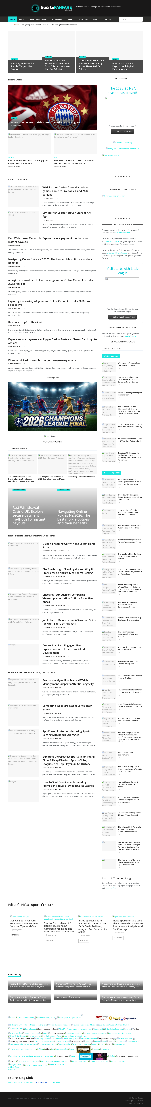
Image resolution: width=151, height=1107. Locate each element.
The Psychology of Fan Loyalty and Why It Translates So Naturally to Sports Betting (67, 571)
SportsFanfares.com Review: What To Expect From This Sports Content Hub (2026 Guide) (57, 65)
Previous (99, 164)
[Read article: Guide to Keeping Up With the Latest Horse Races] (23, 553)
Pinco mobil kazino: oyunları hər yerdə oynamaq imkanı (42, 360)
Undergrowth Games (38, 19)
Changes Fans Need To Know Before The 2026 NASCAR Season (129, 556)
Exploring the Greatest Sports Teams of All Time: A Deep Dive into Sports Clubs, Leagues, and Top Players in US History (68, 760)
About (95, 19)
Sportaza (56, 1082)
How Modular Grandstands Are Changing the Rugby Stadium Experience (28, 161)
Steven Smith (15, 166)
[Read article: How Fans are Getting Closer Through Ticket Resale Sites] (109, 817)
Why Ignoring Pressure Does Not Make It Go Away (129, 364)
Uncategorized (19, 490)
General (71, 19)
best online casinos (122, 232)
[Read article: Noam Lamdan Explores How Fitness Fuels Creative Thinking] (109, 544)
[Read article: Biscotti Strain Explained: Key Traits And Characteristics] (109, 621)
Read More (19, 940)
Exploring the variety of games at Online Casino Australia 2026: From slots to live (28, 998)
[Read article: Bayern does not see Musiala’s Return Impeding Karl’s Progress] (52, 107)
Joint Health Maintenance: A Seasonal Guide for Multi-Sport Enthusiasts (69, 621)
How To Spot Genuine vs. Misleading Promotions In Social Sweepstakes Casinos (68, 783)
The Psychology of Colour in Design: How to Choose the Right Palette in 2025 (129, 862)
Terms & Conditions (22, 1098)
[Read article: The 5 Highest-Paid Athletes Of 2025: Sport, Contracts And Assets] (52, 464)
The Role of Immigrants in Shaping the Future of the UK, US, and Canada (130, 769)
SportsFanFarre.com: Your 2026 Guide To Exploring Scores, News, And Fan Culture (91, 65)
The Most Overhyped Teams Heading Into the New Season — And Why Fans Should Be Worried (21, 478)
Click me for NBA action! (124, 131)
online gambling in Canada (117, 253)
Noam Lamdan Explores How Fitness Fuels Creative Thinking (130, 541)
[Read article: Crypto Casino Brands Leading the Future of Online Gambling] (109, 428)
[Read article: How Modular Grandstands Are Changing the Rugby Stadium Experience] (29, 143)
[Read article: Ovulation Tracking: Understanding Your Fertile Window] (109, 636)
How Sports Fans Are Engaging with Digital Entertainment (123, 66)
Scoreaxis (23, 448)
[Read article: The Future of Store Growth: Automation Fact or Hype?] (109, 529)
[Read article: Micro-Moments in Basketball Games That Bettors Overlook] (109, 708)
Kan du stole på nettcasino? (25, 322)
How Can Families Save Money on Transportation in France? (130, 691)
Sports (21, 19)
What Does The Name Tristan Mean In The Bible (130, 677)
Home (12, 19)
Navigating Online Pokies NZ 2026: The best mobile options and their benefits (104, 25)
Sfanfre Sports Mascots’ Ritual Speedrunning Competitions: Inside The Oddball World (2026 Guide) (29, 927)
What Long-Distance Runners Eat (81, 476)
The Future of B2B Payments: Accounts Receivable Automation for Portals (129, 829)
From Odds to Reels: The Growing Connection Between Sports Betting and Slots (129, 481)
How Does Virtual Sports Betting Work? (127, 753)
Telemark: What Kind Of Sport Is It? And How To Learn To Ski (130, 440)
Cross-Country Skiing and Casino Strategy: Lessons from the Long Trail (130, 497)
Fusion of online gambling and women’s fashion (130, 393)
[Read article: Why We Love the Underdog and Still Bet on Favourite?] (109, 722)
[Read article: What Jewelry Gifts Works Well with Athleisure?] (109, 651)
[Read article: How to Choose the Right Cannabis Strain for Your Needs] (109, 786)
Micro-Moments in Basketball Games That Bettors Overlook (130, 705)
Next (145, 164)
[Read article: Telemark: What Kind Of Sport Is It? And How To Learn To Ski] (109, 443)
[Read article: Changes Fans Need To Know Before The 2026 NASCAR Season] (109, 558)
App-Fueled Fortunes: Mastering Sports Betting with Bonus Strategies (66, 733)
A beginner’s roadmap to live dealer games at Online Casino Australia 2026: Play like (52, 25)
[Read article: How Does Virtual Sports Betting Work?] (109, 756)
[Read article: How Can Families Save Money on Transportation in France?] (109, 694)
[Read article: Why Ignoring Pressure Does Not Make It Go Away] (109, 367)
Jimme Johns (17, 126)
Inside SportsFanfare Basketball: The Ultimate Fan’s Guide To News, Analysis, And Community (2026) (62, 926)
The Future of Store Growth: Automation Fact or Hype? (129, 526)
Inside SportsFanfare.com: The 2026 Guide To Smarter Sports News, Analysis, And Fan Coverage (98, 925)
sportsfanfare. (111, 888)
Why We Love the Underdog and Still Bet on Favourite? (129, 719)
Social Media (57, 19)
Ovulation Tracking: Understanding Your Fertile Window (128, 634)
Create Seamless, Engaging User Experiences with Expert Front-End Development (63, 649)
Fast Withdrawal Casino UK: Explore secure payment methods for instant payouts (28, 515)
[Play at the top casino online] (126, 1056)
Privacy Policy (36, 1098)
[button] (141, 911)
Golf (56, 157)
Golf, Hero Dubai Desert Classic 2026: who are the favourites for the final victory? (74, 161)
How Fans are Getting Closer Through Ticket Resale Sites (129, 814)
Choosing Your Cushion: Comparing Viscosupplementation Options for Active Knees (67, 598)
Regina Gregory (15, 245)
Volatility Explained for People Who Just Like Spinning (22, 66)
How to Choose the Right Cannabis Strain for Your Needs (128, 784)
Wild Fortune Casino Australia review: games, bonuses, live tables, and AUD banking (65, 191)
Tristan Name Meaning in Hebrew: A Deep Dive (128, 662)
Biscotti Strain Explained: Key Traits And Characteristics (129, 618)
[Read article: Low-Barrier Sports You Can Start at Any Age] (23, 222)
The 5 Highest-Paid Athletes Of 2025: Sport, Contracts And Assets (51, 477)
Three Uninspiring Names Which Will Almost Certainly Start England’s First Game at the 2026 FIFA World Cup (130, 588)
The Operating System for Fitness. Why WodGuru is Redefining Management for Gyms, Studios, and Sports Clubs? (129, 737)
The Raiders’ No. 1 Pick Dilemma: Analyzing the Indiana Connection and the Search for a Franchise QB (129, 410)
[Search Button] (141, 19)
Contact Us (106, 19)
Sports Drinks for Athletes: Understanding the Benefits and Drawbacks (129, 799)
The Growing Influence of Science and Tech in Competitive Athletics (128, 604)
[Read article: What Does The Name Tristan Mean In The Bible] (109, 680)
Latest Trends (83, 19)
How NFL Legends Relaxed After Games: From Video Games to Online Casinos (128, 379)
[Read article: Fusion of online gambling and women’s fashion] (109, 396)
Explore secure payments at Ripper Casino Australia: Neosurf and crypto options (121, 998)
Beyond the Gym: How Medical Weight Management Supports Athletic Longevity (68, 682)
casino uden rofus (15, 1082)
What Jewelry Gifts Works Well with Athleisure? (130, 648)
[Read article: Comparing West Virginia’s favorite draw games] (23, 715)
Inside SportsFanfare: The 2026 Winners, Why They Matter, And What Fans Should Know (131, 925)
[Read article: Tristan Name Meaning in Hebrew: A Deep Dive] (109, 665)
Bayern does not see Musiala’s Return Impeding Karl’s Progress (45, 122)
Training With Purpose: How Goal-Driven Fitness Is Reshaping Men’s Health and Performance (129, 456)
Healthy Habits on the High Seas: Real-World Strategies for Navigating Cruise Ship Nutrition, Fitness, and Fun (129, 845)
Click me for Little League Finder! (124, 317)
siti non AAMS (29, 1082)
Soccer (14, 118)
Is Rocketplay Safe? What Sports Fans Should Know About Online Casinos (128, 512)
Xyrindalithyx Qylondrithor (54, 551)
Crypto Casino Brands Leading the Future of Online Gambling (130, 425)
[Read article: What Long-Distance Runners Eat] (82, 464)
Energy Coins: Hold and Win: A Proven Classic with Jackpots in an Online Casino (130, 571)
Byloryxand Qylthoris (52, 687)
